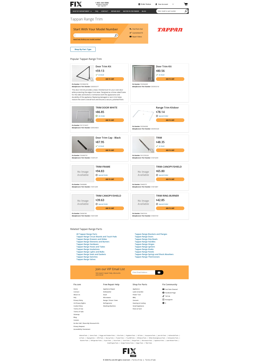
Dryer (105, 294)
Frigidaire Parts (130, 335)
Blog (144, 11)
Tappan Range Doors (144, 236)
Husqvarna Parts (150, 335)
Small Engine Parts (112, 343)
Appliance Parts (159, 340)
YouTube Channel (171, 289)
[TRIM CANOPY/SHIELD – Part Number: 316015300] (83, 202)
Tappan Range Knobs (144, 249)
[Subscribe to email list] (159, 272)
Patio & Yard (137, 309)
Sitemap (77, 314)
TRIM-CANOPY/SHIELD (169, 166)
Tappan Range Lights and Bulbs (90, 252)
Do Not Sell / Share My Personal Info (86, 323)
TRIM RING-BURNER (167, 195)
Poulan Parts (120, 338)
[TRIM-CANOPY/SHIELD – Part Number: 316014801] (143, 173)
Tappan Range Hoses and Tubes (90, 246)
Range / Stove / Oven (110, 300)
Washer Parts (84, 340)
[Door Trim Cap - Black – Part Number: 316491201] (83, 144)
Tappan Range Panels (144, 252)
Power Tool (137, 294)
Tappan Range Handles (145, 241)
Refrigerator (107, 303)
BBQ (134, 297)
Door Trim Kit (103, 66)
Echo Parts (120, 335)
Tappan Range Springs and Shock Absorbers (154, 254)
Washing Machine (109, 306)
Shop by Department (81, 11)
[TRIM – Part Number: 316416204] (143, 144)
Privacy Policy (78, 300)
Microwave (107, 297)
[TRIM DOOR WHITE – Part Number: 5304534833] (83, 114)
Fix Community (169, 284)
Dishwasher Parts (173, 338)
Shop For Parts (140, 284)
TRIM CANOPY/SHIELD (108, 195)
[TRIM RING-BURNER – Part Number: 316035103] (143, 202)
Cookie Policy (78, 306)
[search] (186, 10)
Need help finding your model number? (87, 39)
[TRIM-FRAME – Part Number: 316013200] (83, 173)
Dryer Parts (107, 340)
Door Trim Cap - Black (108, 137)
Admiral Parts (83, 335)
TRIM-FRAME (103, 166)
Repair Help (115, 11)
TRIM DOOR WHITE (106, 107)
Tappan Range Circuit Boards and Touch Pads (96, 236)
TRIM (159, 137)
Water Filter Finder (131, 11)
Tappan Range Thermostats (147, 257)
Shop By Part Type (83, 49)
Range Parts (136, 340)
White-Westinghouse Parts (157, 338)
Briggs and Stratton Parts (107, 335)
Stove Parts (116, 340)
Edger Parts (139, 343)
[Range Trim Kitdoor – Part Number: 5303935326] (143, 115)
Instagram (169, 300)
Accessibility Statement (82, 329)
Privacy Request (79, 326)
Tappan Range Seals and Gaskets (91, 254)
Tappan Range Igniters (145, 246)
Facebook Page (170, 293)
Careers (76, 320)
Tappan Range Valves (86, 259)
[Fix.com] (76, 4)
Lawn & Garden (138, 292)
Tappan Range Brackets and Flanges (151, 234)
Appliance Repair (109, 289)
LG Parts (81, 338)
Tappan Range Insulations (88, 249)
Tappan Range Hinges (144, 244)
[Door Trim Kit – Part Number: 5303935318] (143, 73)
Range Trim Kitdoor (167, 107)
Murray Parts (110, 338)
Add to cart (110, 79)
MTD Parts (100, 338)
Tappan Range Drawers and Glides (91, 239)
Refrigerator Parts (96, 340)
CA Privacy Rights (80, 303)
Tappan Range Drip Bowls (146, 239)
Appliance (136, 289)
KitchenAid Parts (173, 335)
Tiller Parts (148, 343)
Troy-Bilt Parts (130, 338)
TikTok (167, 296)
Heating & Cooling (139, 303)
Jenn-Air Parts (162, 335)
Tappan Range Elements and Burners (92, 241)
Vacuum (136, 300)
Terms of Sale (78, 311)
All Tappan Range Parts (86, 234)
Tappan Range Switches (87, 257)
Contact (104, 11)
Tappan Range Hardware (87, 244)
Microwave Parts (147, 340)
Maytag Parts (91, 338)
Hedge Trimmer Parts (127, 343)
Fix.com (77, 284)
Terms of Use (78, 309)
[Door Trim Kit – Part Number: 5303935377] (83, 73)
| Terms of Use (136, 360)
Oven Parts (126, 340)
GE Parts (140, 335)
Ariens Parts (93, 335)
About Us (77, 294)
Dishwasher (107, 292)
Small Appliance (138, 306)
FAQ (96, 11)
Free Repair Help (111, 284)
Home (76, 289)
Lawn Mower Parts (172, 340)
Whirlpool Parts (141, 338)
